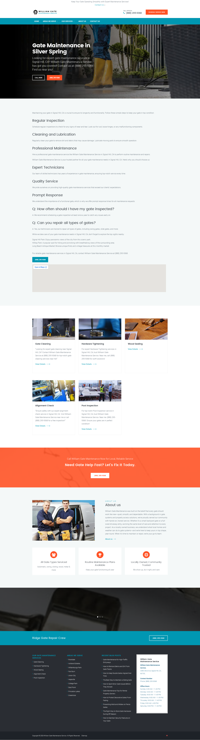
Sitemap (84, 736)
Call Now (38, 78)
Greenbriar (72, 695)
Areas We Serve (49, 21)
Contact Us (99, 5)
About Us (82, 21)
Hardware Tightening (41, 666)
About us (108, 539)
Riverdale (71, 659)
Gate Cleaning (39, 662)
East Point (72, 687)
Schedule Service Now (156, 12)
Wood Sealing (39, 670)
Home (36, 21)
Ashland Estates (74, 663)
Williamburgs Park (74, 667)
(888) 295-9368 (134, 12)
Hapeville (71, 679)
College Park (72, 683)
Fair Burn (71, 671)
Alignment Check (40, 674)
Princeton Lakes (74, 691)
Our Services (67, 21)
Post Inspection (39, 678)
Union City (72, 675)
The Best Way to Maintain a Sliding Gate (117, 680)
